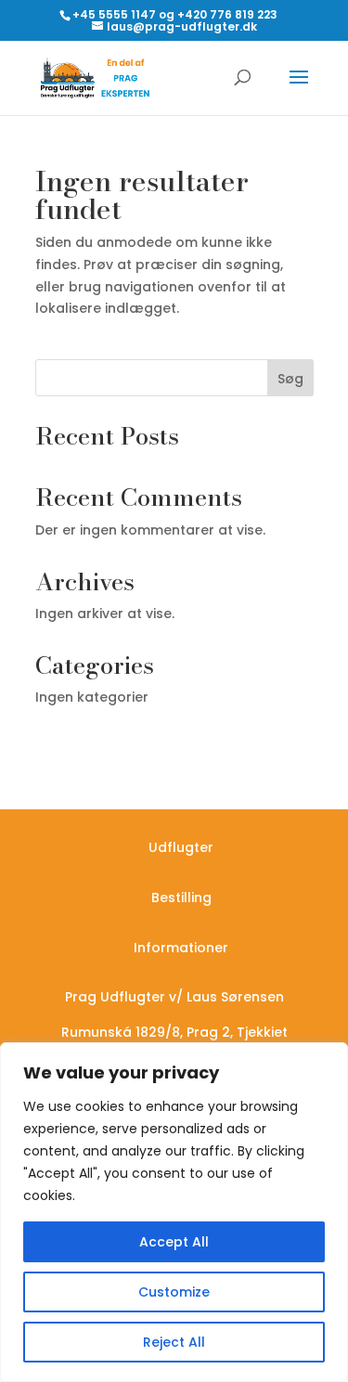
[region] (174, 1212)
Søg (290, 378)
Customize (174, 1292)
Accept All (174, 1242)
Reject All (174, 1342)
